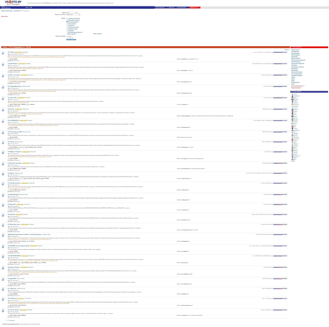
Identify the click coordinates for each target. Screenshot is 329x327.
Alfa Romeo (296, 96)
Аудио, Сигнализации (296, 73)
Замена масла (294, 68)
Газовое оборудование (296, 72)
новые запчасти (72, 23)
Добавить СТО (194, 7)
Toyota (295, 154)
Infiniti (295, 121)
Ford (295, 114)
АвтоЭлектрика (295, 51)
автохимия (70, 30)
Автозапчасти (16, 10)
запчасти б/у (71, 25)
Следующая (12, 320)
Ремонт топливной (295, 58)
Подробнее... (140, 55)
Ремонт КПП (294, 56)
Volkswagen (296, 156)
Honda (295, 118)
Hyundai (296, 120)
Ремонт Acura (9, 10)
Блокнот (287, 49)
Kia (295, 126)
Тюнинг (293, 77)
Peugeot (296, 144)
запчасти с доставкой (73, 27)
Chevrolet (296, 104)
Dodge (295, 111)
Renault (296, 145)
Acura (295, 94)
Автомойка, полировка (296, 75)
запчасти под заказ (72, 28)
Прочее (293, 78)
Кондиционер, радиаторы (297, 66)
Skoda (295, 149)
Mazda (295, 135)
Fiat (295, 113)
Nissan (295, 140)
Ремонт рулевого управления (298, 60)
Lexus (295, 132)
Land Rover (296, 130)
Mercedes (296, 137)
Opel (295, 142)
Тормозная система (296, 61)
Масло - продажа (97, 33)
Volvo (295, 157)
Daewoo (296, 109)
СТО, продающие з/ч (73, 22)
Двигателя (171, 7)
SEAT (295, 147)
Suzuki (295, 152)
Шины (292, 80)
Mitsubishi (296, 138)
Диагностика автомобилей (297, 63)
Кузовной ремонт (181, 7)
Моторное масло (295, 82)
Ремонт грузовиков (295, 87)
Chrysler (296, 106)
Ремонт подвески (160, 7)
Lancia (295, 128)
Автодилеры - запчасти (73, 20)
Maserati (296, 133)
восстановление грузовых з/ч (75, 32)
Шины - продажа (71, 33)
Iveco (295, 123)
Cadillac (296, 102)
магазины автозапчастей (74, 18)
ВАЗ (295, 159)
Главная (3, 10)
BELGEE (296, 99)
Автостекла (294, 65)
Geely (295, 116)
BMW (295, 101)
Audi (295, 97)
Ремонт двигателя (295, 54)
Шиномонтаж (294, 70)
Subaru (295, 150)
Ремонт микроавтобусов (297, 85)
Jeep (295, 125)
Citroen (295, 108)
